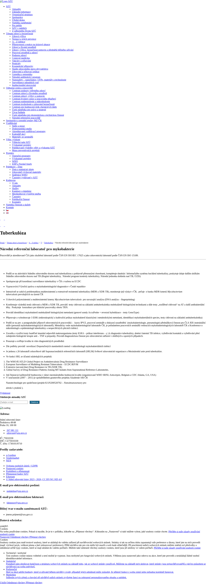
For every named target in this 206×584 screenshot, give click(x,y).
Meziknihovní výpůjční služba (26, 194)
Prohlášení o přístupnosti (17, 471)
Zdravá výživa (19, 36)
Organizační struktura (22, 14)
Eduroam (10, 476)
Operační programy (21, 156)
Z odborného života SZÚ (24, 31)
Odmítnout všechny (19, 537)
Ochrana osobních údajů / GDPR (22, 465)
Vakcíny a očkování (21, 60)
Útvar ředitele (18, 112)
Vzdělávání (11, 123)
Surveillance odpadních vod (25, 82)
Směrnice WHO (19, 175)
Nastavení (5, 537)
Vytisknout (5, 393)
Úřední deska (18, 20)
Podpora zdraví (19, 55)
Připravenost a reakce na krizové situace (31, 44)
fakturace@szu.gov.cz (17, 502)
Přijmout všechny (37, 537)
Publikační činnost (21, 199)
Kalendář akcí (18, 134)
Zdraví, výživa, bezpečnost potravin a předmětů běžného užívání (42, 50)
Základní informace (21, 12)
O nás (15, 183)
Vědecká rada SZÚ (21, 142)
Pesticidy (16, 63)
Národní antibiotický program (26, 77)
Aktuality (16, 9)
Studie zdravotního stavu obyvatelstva (30, 69)
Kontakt (10, 207)
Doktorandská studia (22, 128)
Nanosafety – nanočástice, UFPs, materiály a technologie (39, 79)
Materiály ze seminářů (22, 137)
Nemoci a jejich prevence (24, 39)
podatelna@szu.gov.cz (17, 491)
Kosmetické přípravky (22, 66)
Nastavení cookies (14, 468)
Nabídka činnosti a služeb (18, 204)
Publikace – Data (14, 166)
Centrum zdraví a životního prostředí (29, 93)
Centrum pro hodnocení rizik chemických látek (34, 107)
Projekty (10, 153)
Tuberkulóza (48, 243)
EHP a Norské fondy (22, 164)
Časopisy (16, 196)
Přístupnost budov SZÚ (17, 474)
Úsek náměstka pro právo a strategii (29, 109)
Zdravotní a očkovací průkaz (25, 71)
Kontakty (16, 202)
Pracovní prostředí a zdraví (25, 52)
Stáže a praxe (18, 126)
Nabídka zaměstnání (21, 22)
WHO (15, 161)
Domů (2, 243)
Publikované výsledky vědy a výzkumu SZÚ (33, 147)
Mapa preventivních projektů (26, 150)
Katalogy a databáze (21, 191)
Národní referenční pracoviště (26, 117)
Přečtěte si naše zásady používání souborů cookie (177, 548)
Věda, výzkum (13, 139)
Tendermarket (12, 458)
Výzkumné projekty (21, 145)
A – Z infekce (18, 41)
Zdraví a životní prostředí (24, 47)
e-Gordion (11, 455)
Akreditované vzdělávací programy (29, 131)
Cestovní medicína (21, 58)
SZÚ (8, 6)
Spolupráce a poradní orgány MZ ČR (24, 120)
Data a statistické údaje (23, 169)
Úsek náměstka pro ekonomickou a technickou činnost (38, 115)
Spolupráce (17, 17)
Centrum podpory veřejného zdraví (28, 90)
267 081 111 (12, 430)
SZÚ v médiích (19, 28)
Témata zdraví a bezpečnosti (19, 33)
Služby (15, 188)
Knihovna (11, 180)
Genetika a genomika (22, 74)
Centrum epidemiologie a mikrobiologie (31, 101)
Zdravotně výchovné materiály (26, 172)
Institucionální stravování (24, 85)
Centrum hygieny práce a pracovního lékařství (34, 98)
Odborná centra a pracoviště (19, 88)
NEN (8, 460)
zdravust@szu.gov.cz (17, 433)
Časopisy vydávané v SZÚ (25, 177)
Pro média (17, 25)
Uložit (3, 582)
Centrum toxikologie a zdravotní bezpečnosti (33, 104)
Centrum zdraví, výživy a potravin (28, 96)
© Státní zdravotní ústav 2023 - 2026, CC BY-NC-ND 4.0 (34, 479)
